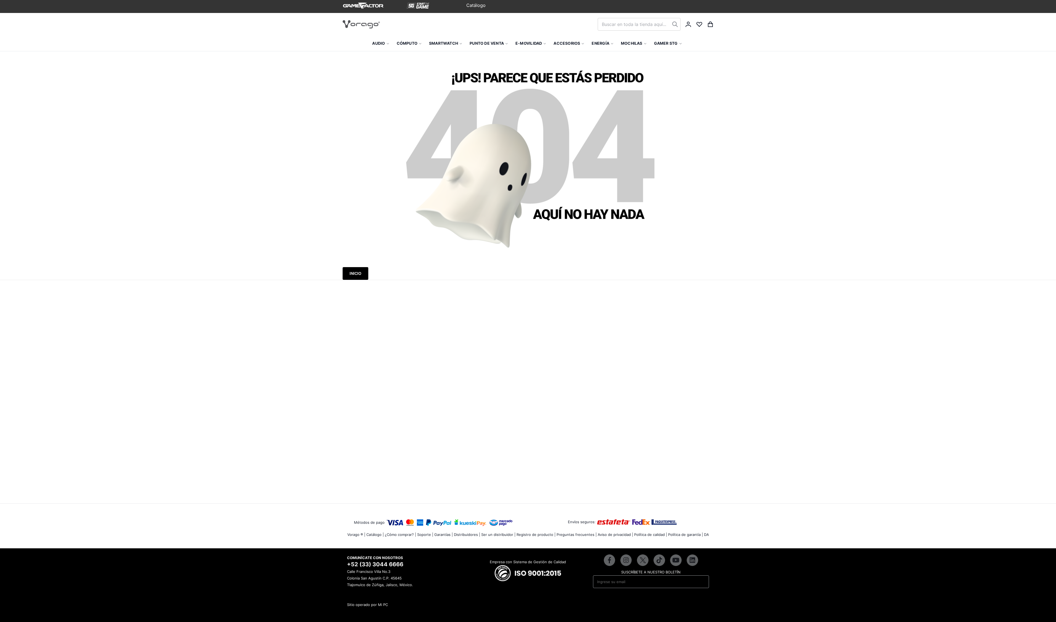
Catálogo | (375, 534)
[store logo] (361, 24)
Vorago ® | (356, 534)
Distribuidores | (467, 534)
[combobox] (639, 24)
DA (706, 534)
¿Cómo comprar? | (400, 534)
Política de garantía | (685, 534)
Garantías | (443, 534)
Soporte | (425, 534)
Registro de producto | (536, 534)
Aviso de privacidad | (615, 534)
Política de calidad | (650, 534)
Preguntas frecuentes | (577, 534)
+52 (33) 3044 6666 (375, 564)
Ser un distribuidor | (498, 534)
